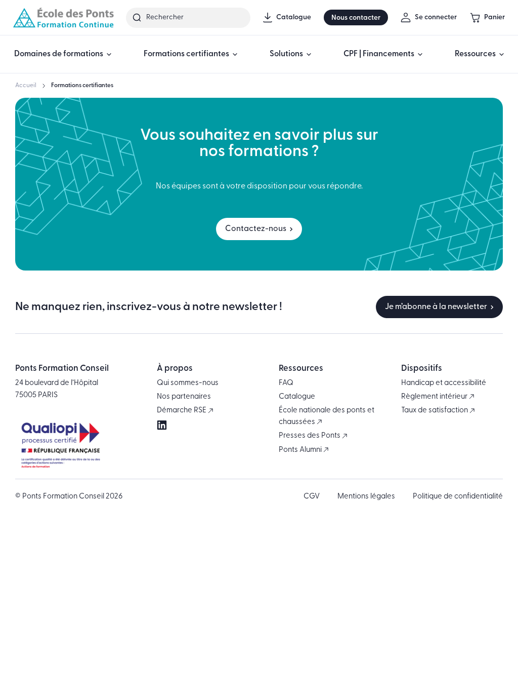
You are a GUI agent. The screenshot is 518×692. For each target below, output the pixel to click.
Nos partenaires (184, 397)
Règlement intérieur (435, 397)
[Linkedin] (162, 425)
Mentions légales (366, 497)
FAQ (286, 383)
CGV (312, 497)
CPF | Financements (378, 54)
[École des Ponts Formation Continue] (63, 17)
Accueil (25, 86)
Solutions (286, 54)
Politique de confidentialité (458, 497)
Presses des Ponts (310, 436)
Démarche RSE (182, 410)
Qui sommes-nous (188, 383)
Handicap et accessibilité (443, 383)
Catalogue (297, 397)
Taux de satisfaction (435, 410)
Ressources (475, 54)
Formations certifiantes (186, 54)
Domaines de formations (58, 54)
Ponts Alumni (301, 450)
